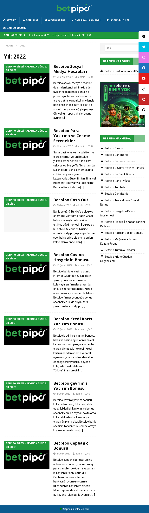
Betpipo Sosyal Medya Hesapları (70, 69)
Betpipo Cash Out (70, 199)
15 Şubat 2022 (64, 265)
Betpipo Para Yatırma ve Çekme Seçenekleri (71, 135)
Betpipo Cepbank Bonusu (70, 445)
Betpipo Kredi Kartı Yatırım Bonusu (72, 321)
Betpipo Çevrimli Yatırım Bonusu (70, 386)
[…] (66, 117)
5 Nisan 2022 (63, 205)
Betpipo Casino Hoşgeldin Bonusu (71, 257)
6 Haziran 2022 (64, 76)
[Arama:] (123, 48)
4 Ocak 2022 (63, 393)
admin (81, 76)
